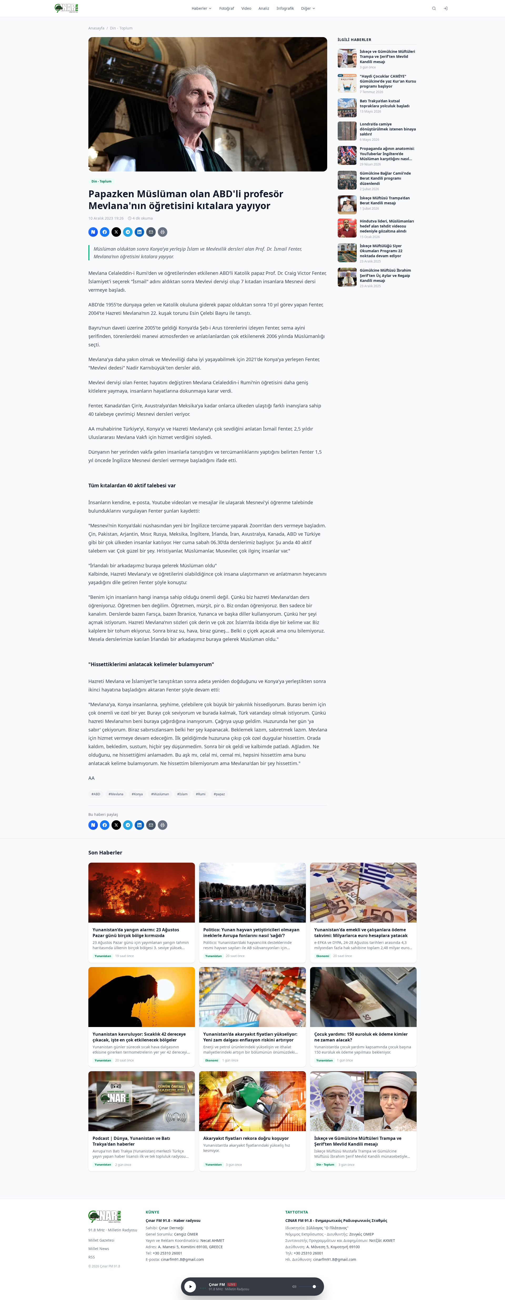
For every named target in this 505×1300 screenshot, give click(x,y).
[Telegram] (128, 232)
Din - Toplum (121, 28)
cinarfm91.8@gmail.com (182, 1259)
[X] (116, 232)
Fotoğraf (226, 8)
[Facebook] (104, 232)
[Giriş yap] (445, 8)
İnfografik (285, 8)
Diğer (306, 8)
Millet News (98, 1248)
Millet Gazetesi (101, 1240)
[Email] (151, 232)
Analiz (264, 8)
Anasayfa (96, 28)
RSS (91, 1257)
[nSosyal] (93, 232)
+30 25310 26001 (167, 1253)
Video (246, 8)
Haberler (199, 8)
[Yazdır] (162, 232)
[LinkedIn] (139, 232)
